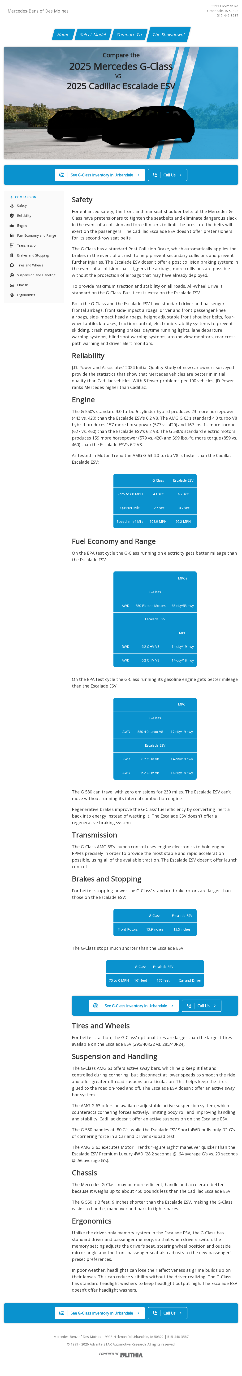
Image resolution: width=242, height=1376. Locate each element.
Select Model (93, 34)
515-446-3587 (227, 15)
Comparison (25, 197)
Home (63, 34)
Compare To (129, 34)
